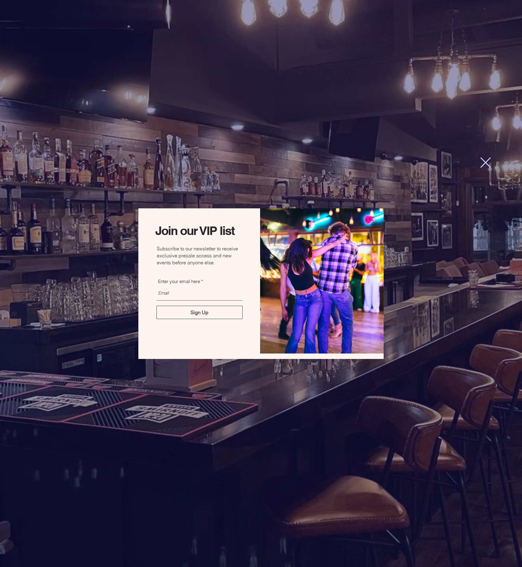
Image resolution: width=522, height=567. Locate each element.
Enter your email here (179, 281)
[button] (485, 162)
